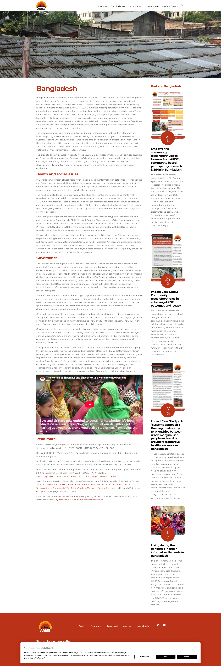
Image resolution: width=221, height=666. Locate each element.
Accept (187, 657)
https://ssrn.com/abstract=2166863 (60, 476)
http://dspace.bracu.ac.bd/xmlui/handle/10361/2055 (77, 500)
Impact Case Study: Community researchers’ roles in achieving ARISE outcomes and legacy (166, 298)
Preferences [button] (40, 658)
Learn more (153, 6)
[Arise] (41, 9)
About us (102, 6)
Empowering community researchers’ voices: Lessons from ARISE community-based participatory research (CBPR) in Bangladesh (166, 159)
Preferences (144, 657)
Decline (165, 657)
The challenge (118, 6)
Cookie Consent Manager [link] (33, 648)
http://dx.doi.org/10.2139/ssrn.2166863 (99, 476)
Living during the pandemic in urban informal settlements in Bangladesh (167, 550)
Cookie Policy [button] (93, 655)
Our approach (136, 6)
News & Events (170, 6)
